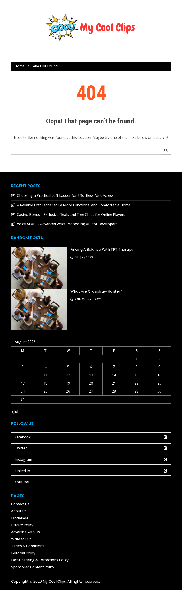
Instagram (23, 459)
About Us (19, 510)
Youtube (22, 481)
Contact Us (20, 504)
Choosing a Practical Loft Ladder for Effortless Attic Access (65, 195)
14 (114, 375)
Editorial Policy (23, 553)
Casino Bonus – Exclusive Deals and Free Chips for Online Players (71, 214)
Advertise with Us (25, 531)
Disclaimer (19, 518)
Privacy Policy (22, 524)
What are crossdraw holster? (96, 291)
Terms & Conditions (27, 545)
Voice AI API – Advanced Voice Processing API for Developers (67, 223)
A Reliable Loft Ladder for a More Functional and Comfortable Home (73, 205)
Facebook (23, 437)
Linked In (22, 470)
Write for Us (21, 539)
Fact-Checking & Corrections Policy (40, 559)
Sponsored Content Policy (32, 567)
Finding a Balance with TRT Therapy (101, 249)
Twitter (21, 448)
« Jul (14, 411)
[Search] (166, 150)
